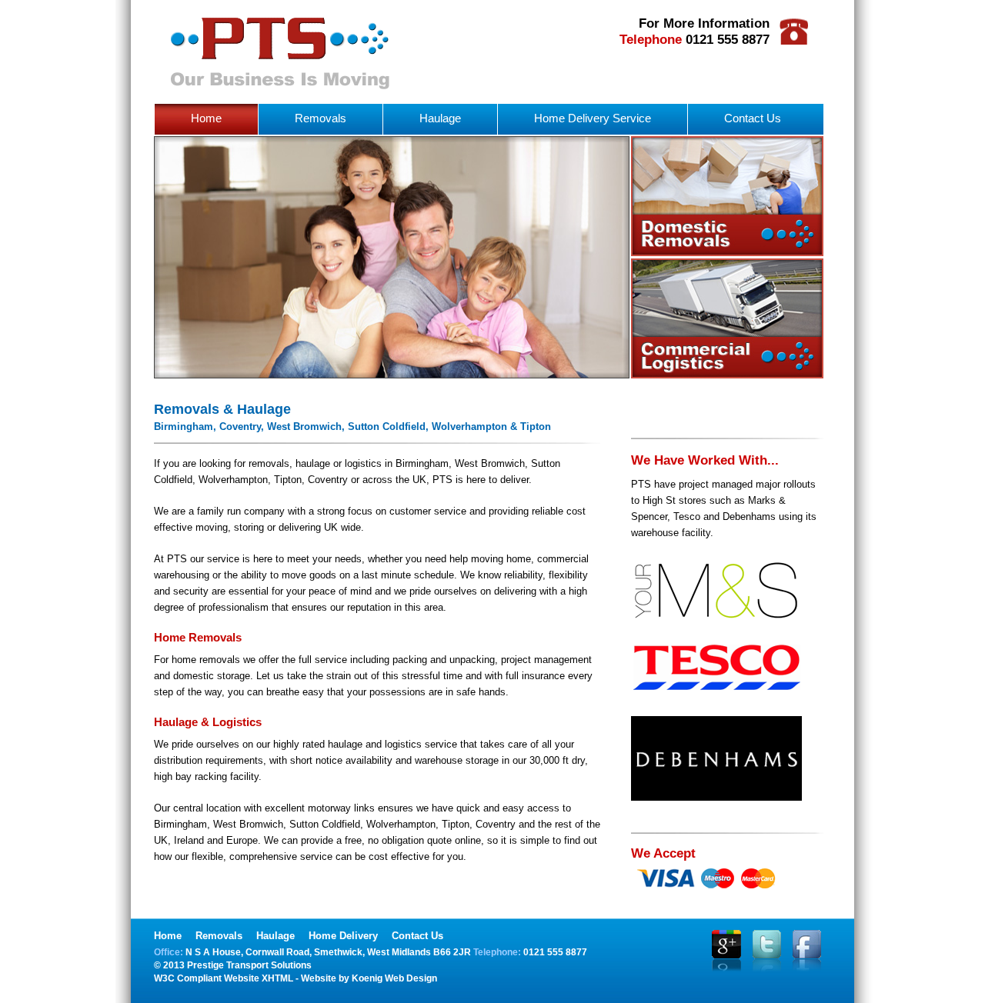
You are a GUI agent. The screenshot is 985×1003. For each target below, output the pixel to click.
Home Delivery (343, 935)
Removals (320, 118)
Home (206, 118)
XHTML (277, 978)
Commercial (727, 318)
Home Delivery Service (592, 118)
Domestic (727, 196)
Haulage (440, 118)
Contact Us (752, 118)
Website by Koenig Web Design (369, 978)
